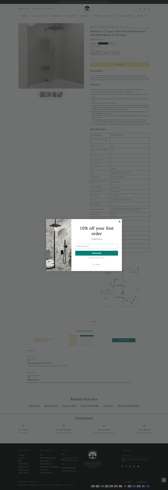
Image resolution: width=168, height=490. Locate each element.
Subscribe (96, 253)
